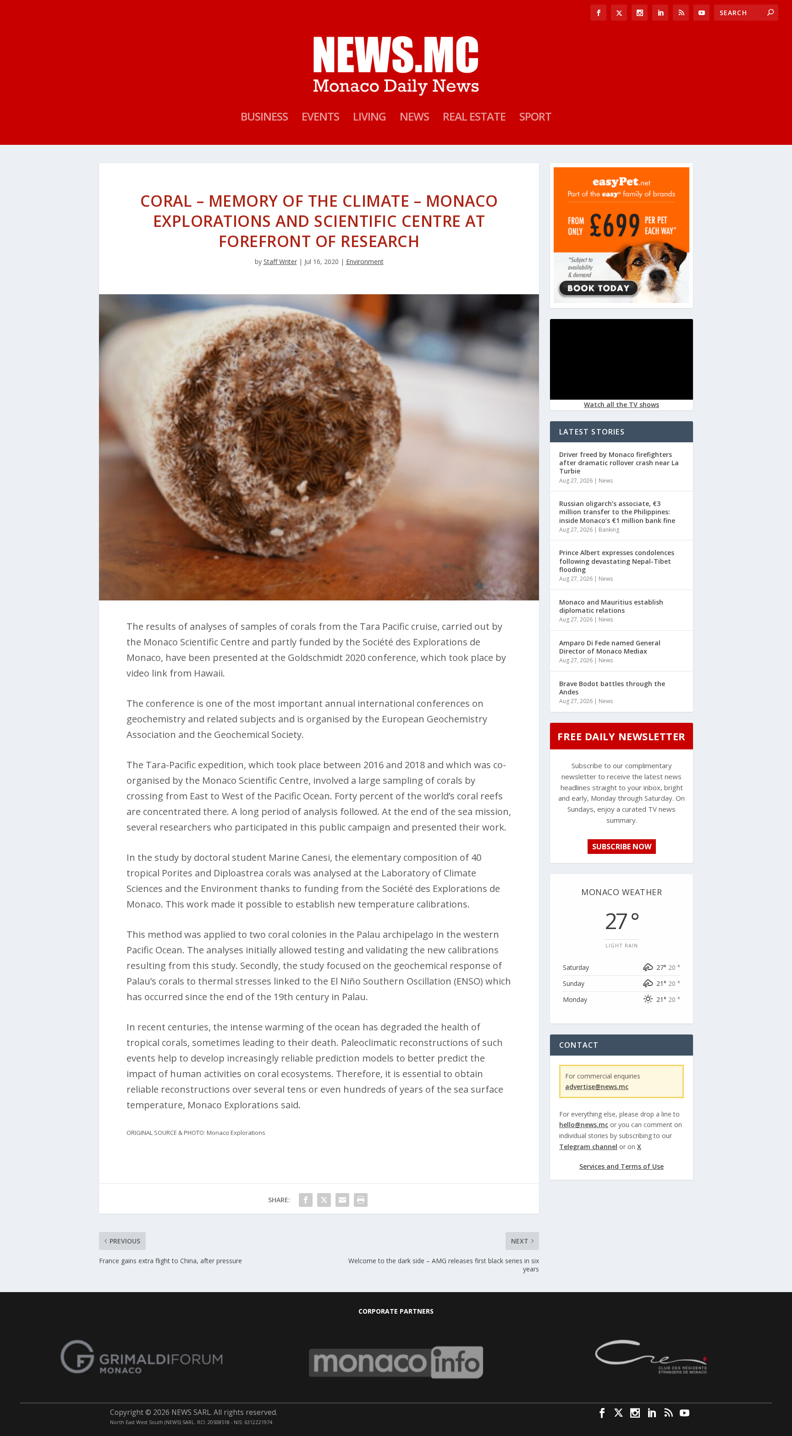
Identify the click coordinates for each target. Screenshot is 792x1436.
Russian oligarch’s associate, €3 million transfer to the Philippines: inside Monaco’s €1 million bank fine (617, 511)
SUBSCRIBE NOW (621, 847)
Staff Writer (280, 261)
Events (320, 118)
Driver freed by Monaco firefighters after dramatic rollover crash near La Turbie (619, 462)
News (414, 118)
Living (369, 118)
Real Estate (474, 118)
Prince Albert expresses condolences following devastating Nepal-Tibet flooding (616, 560)
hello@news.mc (583, 1124)
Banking (609, 530)
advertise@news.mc (596, 1086)
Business (264, 118)
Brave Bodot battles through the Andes (612, 687)
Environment (365, 261)
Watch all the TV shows (621, 404)
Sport (535, 118)
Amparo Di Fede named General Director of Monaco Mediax (609, 646)
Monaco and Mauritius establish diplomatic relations (611, 606)
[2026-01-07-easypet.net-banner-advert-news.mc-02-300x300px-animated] (621, 300)
